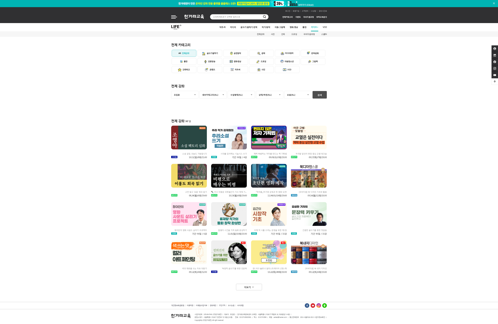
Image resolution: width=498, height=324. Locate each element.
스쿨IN (324, 34)
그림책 (315, 61)
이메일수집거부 (201, 305)
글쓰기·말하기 (212, 53)
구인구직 (222, 305)
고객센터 (305, 11)
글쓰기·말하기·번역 (248, 27)
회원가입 (296, 11)
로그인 (287, 11)
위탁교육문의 (321, 17)
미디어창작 (289, 53)
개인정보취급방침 (177, 305)
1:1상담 (313, 11)
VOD (325, 27)
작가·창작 (266, 27)
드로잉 (294, 34)
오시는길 (231, 305)
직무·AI (222, 27)
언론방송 (211, 61)
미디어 (233, 27)
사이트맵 (240, 305)
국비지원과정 (308, 17)
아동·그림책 (280, 27)
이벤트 (298, 17)
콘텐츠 (212, 69)
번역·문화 (315, 53)
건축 (283, 34)
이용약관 (190, 305)
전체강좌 (260, 34)
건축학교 (186, 69)
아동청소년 (289, 61)
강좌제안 (213, 305)
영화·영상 (294, 27)
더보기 (247, 286)
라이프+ (314, 27)
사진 (273, 34)
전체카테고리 (287, 17)
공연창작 (237, 53)
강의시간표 (323, 11)
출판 (304, 27)
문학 (263, 53)
